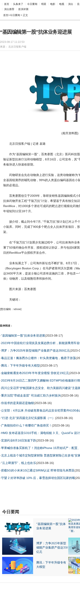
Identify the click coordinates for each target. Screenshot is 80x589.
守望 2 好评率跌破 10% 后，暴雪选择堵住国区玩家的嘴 (38, 478)
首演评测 (23, 9)
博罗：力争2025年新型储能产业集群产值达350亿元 (35, 350)
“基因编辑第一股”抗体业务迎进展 (23, 335)
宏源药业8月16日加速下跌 (18, 440)
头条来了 (18, 4)
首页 (6, 4)
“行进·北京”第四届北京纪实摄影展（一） (28, 418)
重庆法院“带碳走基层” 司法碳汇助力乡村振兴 (31, 395)
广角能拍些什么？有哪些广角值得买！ (26, 425)
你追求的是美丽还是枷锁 (17, 403)
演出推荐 (9, 9)
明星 (43, 4)
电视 (61, 4)
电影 (52, 4)
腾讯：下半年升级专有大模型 (20, 365)
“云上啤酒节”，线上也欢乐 (18, 463)
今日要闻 (32, 4)
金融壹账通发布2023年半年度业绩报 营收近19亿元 (35, 373)
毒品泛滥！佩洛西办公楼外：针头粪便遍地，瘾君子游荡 (38, 358)
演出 (70, 4)
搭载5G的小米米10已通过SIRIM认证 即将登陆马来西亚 (37, 470)
